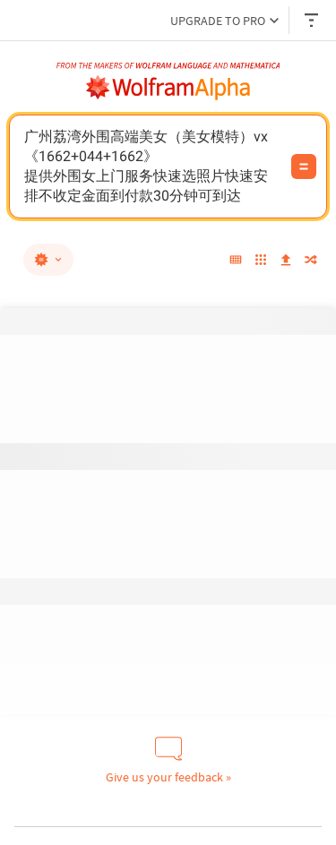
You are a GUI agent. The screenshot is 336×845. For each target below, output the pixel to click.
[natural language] (48, 259)
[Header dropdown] (312, 20)
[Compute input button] (303, 166)
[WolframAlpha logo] (168, 87)
